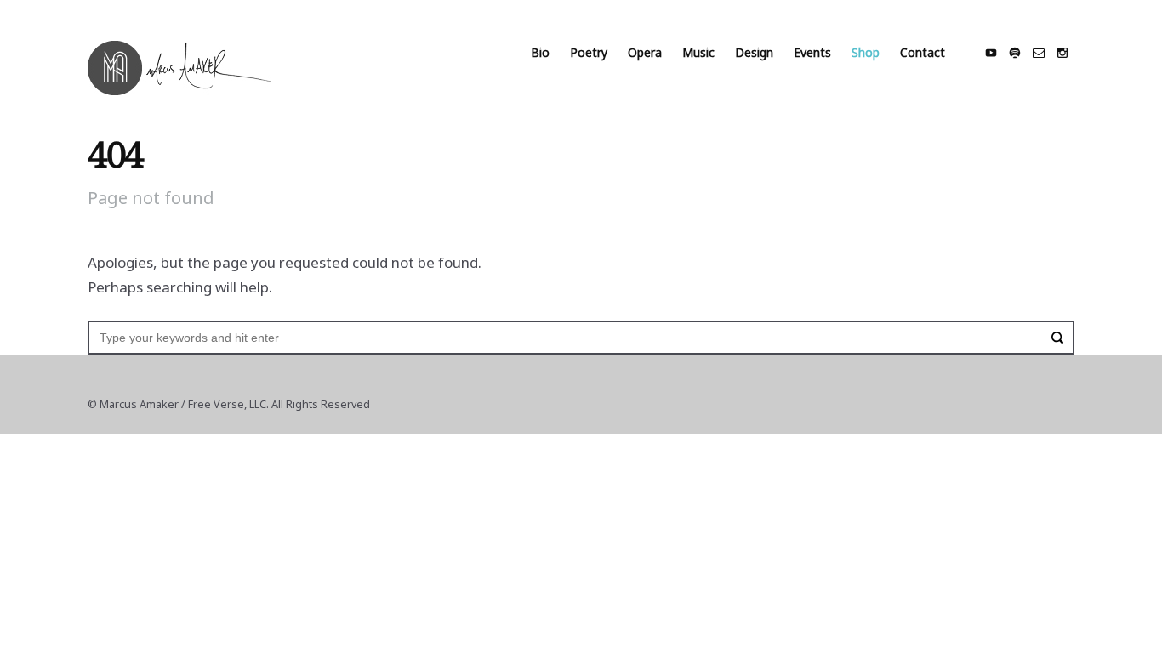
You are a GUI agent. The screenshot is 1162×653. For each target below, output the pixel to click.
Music (698, 52)
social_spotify (1015, 53)
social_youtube (991, 53)
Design (754, 52)
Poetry (588, 52)
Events (812, 52)
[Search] (1057, 337)
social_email (1039, 53)
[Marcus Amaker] (179, 68)
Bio (540, 52)
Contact (922, 52)
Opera (645, 52)
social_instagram (1062, 53)
